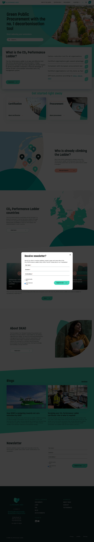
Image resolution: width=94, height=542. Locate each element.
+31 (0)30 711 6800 (16, 523)
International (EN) (52, 466)
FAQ (36, 507)
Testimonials (67, 507)
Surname (51, 452)
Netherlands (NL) (52, 463)
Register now (77, 465)
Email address (52, 457)
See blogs (84, 381)
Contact (66, 505)
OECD (80, 76)
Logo (36, 505)
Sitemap (85, 536)
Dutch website (40, 513)
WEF (49, 78)
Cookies (78, 536)
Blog (36, 510)
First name (51, 448)
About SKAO (67, 502)
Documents (38, 502)
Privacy (71, 536)
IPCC (75, 76)
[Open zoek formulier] (83, 2)
